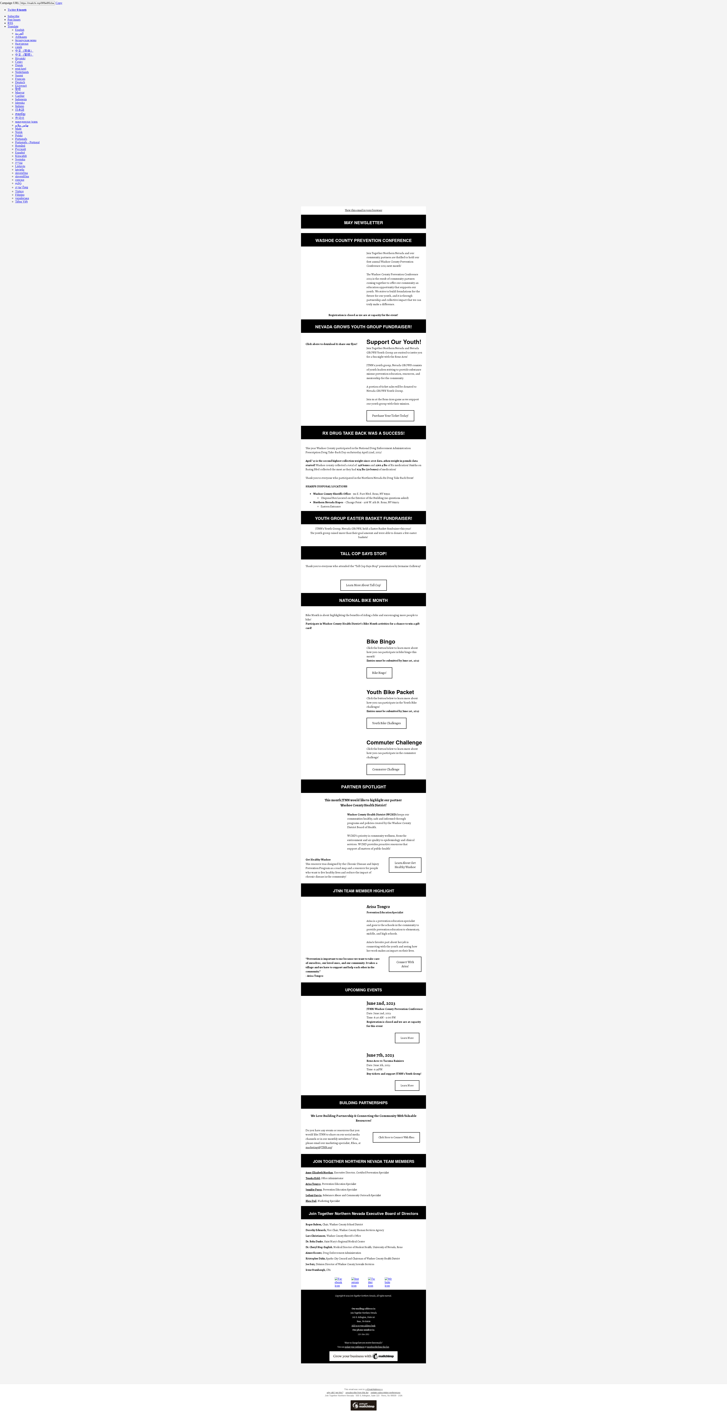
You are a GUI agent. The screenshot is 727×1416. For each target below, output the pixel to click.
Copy (59, 3)
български (21, 43)
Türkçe (19, 191)
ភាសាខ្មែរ (20, 114)
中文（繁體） (24, 54)
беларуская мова (25, 40)
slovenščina (22, 176)
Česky (19, 61)
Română (20, 145)
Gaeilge (19, 96)
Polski (19, 135)
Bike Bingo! (379, 673)
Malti (18, 128)
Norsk (19, 132)
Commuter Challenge (385, 769)
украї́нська (22, 198)
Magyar (19, 92)
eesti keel (20, 68)
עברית (19, 162)
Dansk (19, 65)
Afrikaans (21, 36)
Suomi (19, 75)
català (18, 47)
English (19, 29)
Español (20, 152)
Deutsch (20, 82)
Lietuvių (20, 166)
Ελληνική (21, 85)
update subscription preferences (385, 1392)
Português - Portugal (27, 142)
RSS (10, 23)
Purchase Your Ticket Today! (390, 416)
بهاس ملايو (22, 125)
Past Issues (14, 19)
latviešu (19, 169)
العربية (19, 33)
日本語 (19, 109)
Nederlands (22, 72)
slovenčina (21, 173)
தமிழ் (18, 183)
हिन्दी (18, 89)
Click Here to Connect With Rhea (396, 1137)
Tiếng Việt (21, 201)
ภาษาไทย (21, 187)
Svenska (20, 159)
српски (19, 179)
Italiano (19, 106)
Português (21, 138)
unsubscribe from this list (357, 1392)
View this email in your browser (363, 210)
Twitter (17, 9)
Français (20, 78)
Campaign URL (9, 3)
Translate (13, 26)
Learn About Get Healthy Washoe (405, 865)
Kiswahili (21, 156)
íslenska (20, 102)
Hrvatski (20, 58)
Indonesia (21, 99)
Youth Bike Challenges (386, 723)
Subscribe (13, 16)
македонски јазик (26, 121)
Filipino (19, 194)
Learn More (407, 1038)
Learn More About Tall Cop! (363, 585)
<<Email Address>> (374, 1389)
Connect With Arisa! (405, 964)
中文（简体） (24, 50)
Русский (20, 149)
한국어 (19, 117)
